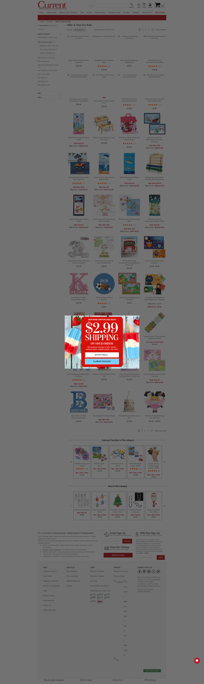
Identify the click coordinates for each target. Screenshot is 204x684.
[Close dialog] (137, 318)
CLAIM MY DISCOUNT (102, 361)
